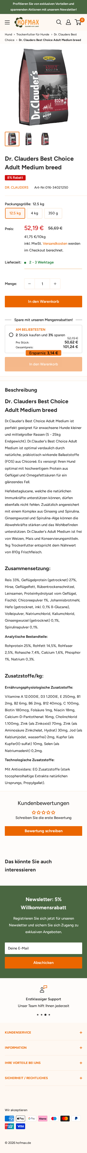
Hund (8, 34)
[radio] (43, 341)
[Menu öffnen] (7, 22)
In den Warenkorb (43, 301)
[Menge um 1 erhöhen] (55, 284)
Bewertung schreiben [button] (44, 831)
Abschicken (43, 962)
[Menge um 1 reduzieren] (29, 284)
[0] (78, 22)
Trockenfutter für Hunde (32, 34)
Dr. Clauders (17, 187)
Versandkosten (55, 243)
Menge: (11, 284)
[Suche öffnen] (59, 22)
